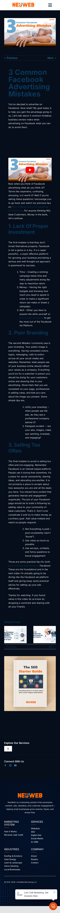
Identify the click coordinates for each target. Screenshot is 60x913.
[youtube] (15, 765)
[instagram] (10, 765)
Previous (12, 57)
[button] (6, 634)
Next (50, 57)
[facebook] (5, 765)
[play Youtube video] (30, 170)
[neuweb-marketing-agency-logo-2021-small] (23, 3)
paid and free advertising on (24, 565)
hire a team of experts (31, 317)
